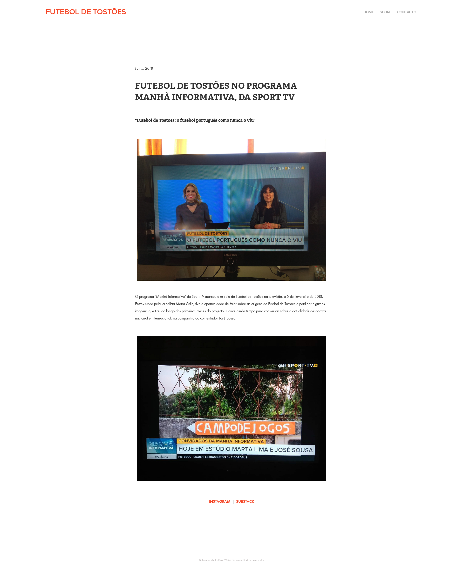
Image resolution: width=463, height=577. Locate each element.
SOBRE (385, 11)
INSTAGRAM (219, 501)
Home (368, 11)
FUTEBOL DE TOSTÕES (86, 11)
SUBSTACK (245, 501)
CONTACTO (406, 11)
